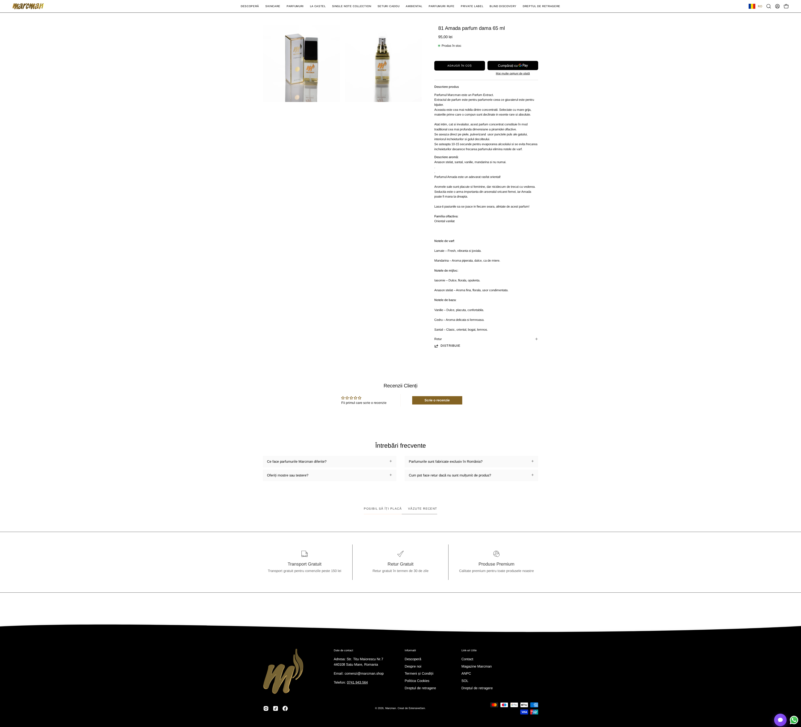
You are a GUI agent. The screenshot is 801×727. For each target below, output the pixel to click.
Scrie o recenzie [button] (437, 400)
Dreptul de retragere (420, 688)
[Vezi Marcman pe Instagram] (266, 708)
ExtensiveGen (417, 708)
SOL (464, 681)
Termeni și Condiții (419, 673)
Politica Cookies (417, 681)
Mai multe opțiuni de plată (513, 73)
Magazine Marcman (476, 666)
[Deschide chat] (780, 720)
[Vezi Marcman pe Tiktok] (275, 708)
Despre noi (413, 666)
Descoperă (413, 659)
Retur (438, 339)
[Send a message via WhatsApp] (794, 720)
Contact (467, 659)
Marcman (390, 708)
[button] (272, 6)
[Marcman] (28, 6)
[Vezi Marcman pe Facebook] (285, 708)
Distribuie (450, 345)
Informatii (410, 650)
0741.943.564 (357, 682)
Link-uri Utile (469, 650)
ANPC (466, 673)
